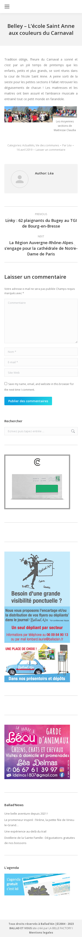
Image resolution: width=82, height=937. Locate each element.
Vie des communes (47, 145)
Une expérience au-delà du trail (25, 831)
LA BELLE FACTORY (60, 928)
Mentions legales (41, 932)
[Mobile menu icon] (7, 6)
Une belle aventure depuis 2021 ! (26, 813)
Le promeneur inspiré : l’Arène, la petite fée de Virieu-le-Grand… (39, 822)
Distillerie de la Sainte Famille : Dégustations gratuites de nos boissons (39, 840)
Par (67, 145)
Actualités (28, 145)
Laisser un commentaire (50, 150)
